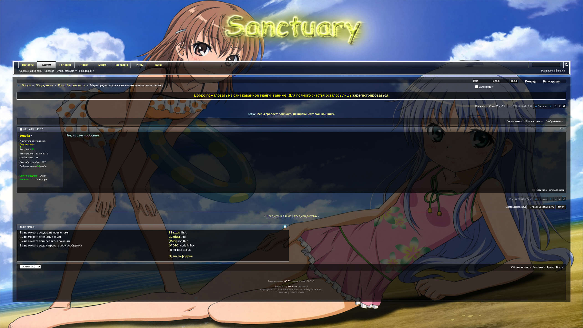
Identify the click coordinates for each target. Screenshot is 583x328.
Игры (139, 65)
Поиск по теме (532, 121)
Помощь (530, 81)
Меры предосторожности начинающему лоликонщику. (295, 114)
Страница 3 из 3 (522, 106)
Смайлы (174, 237)
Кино (158, 65)
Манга (102, 65)
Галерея (65, 65)
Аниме (83, 65)
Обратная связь (521, 267)
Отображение (553, 121)
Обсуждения (44, 85)
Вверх (561, 207)
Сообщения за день (30, 70)
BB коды (175, 232)
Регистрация (551, 81)
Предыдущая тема (278, 216)
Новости (27, 65)
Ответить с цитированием (550, 190)
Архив (550, 267)
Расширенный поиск (553, 70)
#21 (562, 128)
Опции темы (513, 121)
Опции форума (65, 70)
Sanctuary (539, 267)
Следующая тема (305, 216)
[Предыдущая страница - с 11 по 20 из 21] (551, 106)
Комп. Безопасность (71, 85)
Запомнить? (485, 86)
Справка (49, 70)
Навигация (85, 70)
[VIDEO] (174, 245)
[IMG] (173, 241)
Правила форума (181, 256)
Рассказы (121, 65)
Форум (46, 65)
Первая (542, 106)
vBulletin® (293, 286)
